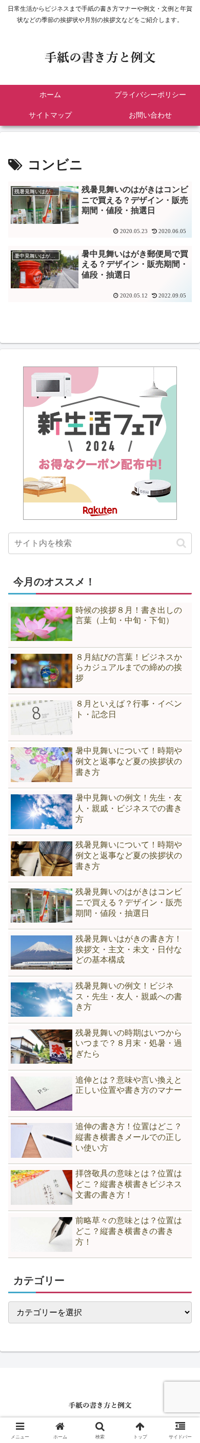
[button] (181, 543)
